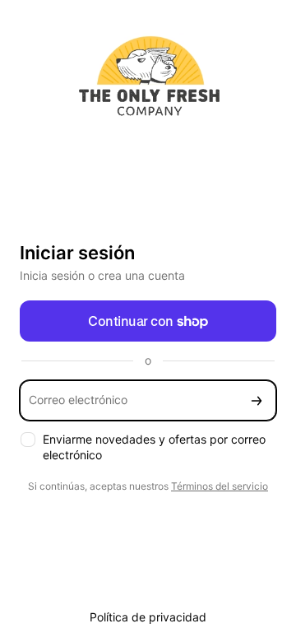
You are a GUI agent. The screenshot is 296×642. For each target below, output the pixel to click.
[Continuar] (257, 400)
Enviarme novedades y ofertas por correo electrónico (154, 447)
